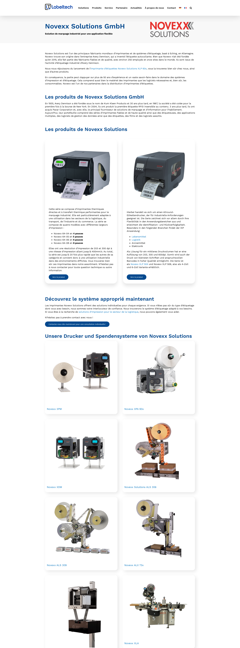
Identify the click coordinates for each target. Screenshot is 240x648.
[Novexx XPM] (81, 372)
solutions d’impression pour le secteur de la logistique (108, 312)
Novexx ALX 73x (134, 565)
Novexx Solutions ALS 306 (140, 487)
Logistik (136, 239)
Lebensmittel (139, 236)
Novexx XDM (54, 487)
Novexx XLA (131, 643)
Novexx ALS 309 (57, 565)
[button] (191, 8)
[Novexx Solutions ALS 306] (158, 450)
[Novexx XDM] (81, 450)
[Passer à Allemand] (180, 8)
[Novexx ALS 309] (81, 528)
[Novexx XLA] (158, 606)
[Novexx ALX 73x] (158, 528)
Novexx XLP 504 (139, 264)
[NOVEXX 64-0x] (81, 144)
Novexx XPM (54, 408)
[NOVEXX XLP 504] (159, 144)
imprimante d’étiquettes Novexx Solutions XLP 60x (119, 68)
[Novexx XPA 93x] (158, 372)
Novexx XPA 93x (134, 408)
